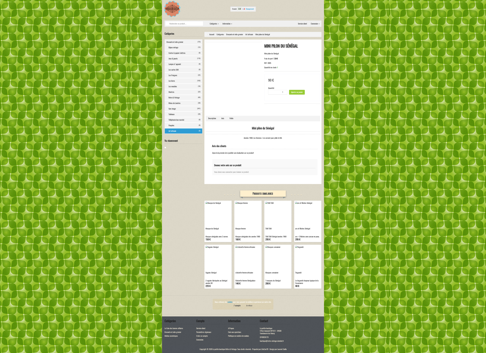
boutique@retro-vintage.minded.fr (272, 341)
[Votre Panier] (320, 9)
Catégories (213, 23)
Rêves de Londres (184, 103)
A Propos (231, 328)
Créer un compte (202, 336)
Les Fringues (184, 75)
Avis (222, 118)
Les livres (184, 81)
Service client (302, 23)
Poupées (184, 125)
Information (226, 23)
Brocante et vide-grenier (183, 42)
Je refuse (249, 305)
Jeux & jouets (184, 58)
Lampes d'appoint (184, 64)
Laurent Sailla (282, 349)
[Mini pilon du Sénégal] (174, 147)
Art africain (184, 131)
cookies (230, 302)
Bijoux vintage (184, 47)
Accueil (211, 34)
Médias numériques (171, 336)
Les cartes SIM (184, 69)
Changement (250, 9)
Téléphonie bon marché (184, 120)
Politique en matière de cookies (238, 336)
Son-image (184, 108)
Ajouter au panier (297, 92)
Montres (184, 92)
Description (212, 118)
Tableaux (184, 114)
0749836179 (264, 337)
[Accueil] (206, 22)
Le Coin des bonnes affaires (174, 328)
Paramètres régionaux (203, 332)
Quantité (271, 88)
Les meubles (184, 86)
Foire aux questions (234, 332)
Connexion (314, 23)
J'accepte (237, 305)
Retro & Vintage (184, 97)
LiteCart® (264, 349)
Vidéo (231, 118)
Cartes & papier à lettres (184, 53)
